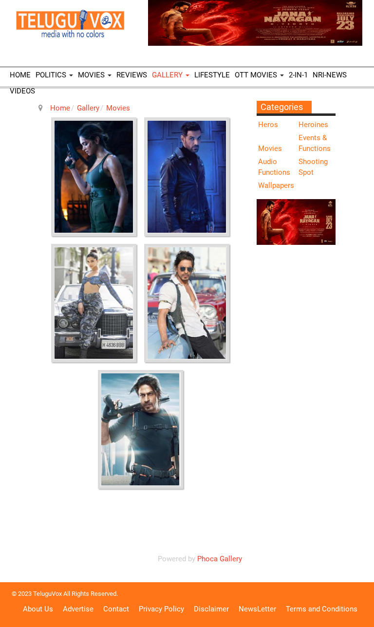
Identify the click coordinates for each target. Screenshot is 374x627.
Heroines (313, 124)
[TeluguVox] (70, 23)
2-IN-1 (298, 75)
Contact (116, 609)
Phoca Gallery (219, 558)
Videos (22, 91)
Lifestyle (212, 75)
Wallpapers (276, 185)
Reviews (131, 75)
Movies (92, 75)
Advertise (78, 609)
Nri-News (330, 75)
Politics (52, 75)
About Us (38, 609)
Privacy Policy (161, 609)
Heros (268, 124)
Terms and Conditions (321, 609)
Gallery (168, 75)
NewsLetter (257, 609)
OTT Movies (257, 75)
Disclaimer (211, 609)
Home (20, 75)
